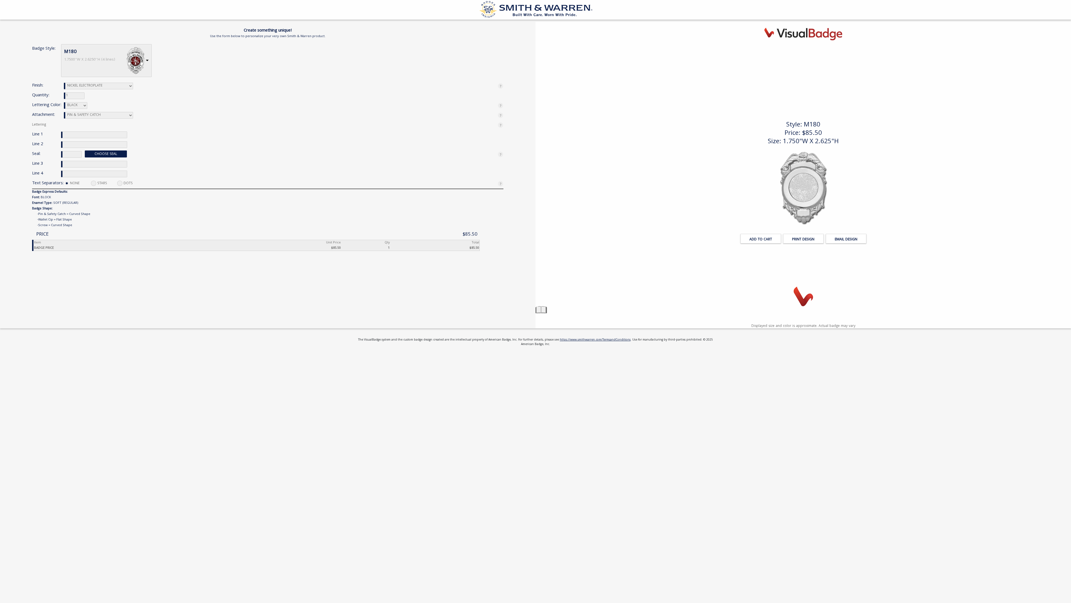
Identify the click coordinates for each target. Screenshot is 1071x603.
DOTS (128, 183)
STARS (102, 183)
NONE (74, 183)
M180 (70, 52)
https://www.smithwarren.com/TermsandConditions (595, 340)
